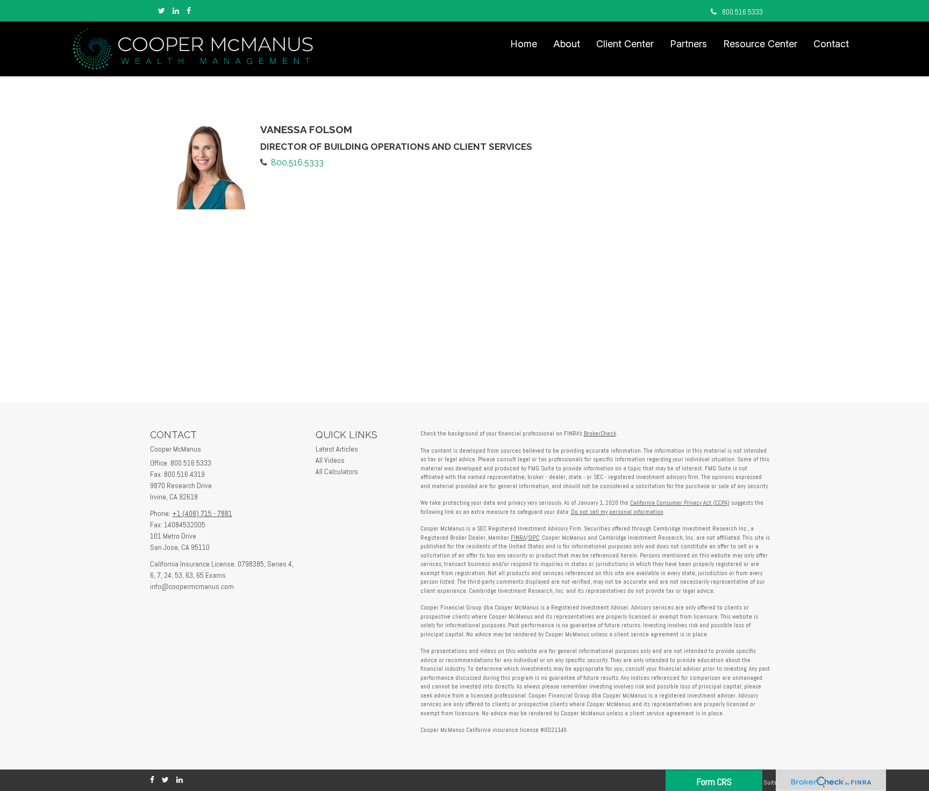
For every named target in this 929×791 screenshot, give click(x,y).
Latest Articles (337, 449)
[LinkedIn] (176, 11)
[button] (566, 44)
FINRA (518, 537)
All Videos (330, 460)
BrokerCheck (600, 433)
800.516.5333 (742, 12)
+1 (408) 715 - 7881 (202, 513)
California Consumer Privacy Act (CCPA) (680, 502)
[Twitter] (161, 11)
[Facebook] (189, 11)
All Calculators (337, 471)
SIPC (533, 537)
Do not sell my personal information (617, 512)
